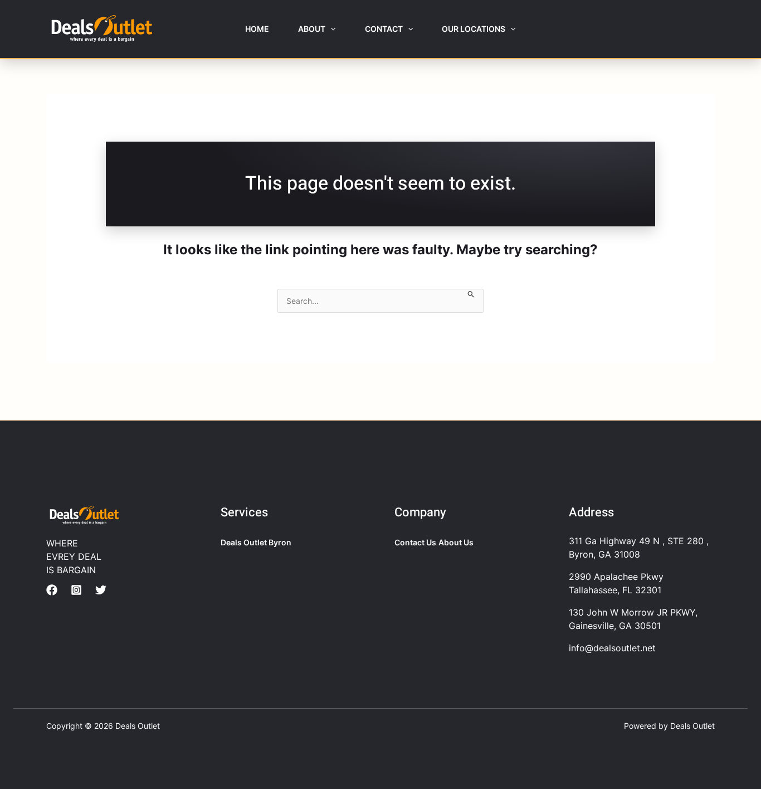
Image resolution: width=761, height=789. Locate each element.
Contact (384, 28)
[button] (330, 29)
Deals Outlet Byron (256, 542)
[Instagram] (76, 590)
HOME (257, 28)
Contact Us (415, 542)
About (311, 28)
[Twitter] (100, 590)
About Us (456, 542)
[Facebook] (51, 590)
